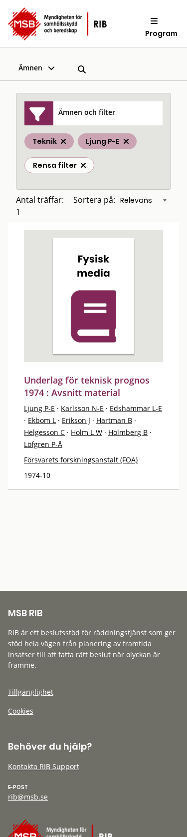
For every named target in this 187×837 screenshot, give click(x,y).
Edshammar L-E (136, 408)
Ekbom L (42, 420)
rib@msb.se (28, 797)
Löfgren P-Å (43, 444)
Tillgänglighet (30, 692)
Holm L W (86, 432)
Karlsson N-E (82, 408)
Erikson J (76, 420)
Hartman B (114, 420)
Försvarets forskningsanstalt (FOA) (81, 459)
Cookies (20, 711)
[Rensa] (83, 165)
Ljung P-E (39, 408)
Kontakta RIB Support (43, 766)
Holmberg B (128, 432)
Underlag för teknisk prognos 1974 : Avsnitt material (87, 386)
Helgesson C (44, 432)
